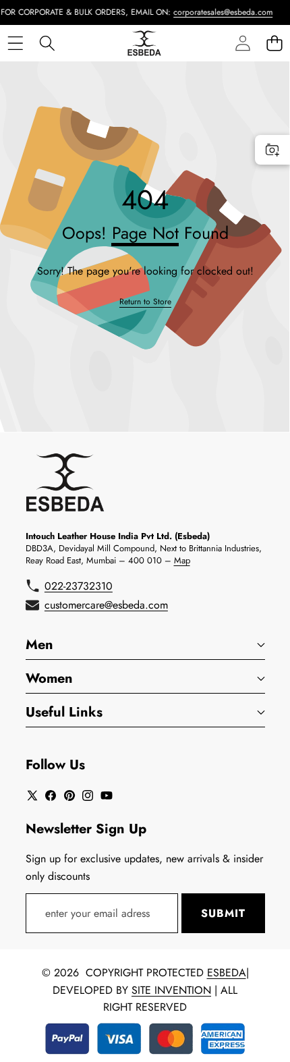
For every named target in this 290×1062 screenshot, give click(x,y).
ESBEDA (226, 972)
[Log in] (242, 43)
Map (182, 560)
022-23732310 (79, 586)
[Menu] (15, 43)
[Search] (47, 43)
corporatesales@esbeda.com (216, 12)
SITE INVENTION (171, 990)
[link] (145, 302)
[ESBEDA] (144, 43)
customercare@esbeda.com (106, 605)
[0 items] (274, 43)
